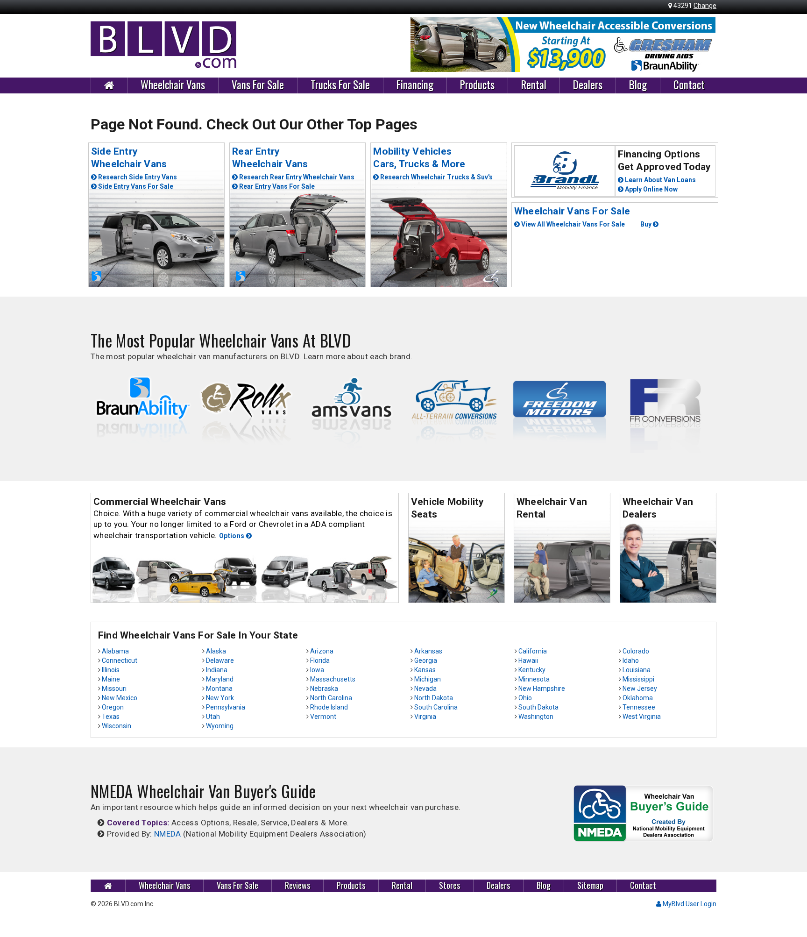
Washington (535, 716)
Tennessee (639, 707)
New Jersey (640, 688)
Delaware (220, 660)
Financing (414, 85)
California (532, 651)
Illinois (111, 670)
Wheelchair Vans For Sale (572, 211)
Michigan (427, 679)
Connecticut (119, 660)
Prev (422, 44)
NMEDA (167, 833)
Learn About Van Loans (659, 180)
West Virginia (642, 716)
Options (232, 535)
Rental (533, 85)
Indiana (216, 670)
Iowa (317, 670)
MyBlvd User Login (688, 904)
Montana (219, 688)
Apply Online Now (650, 189)
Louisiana (637, 670)
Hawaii (528, 660)
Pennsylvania (225, 707)
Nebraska (324, 688)
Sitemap (590, 885)
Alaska (216, 651)
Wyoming (220, 726)
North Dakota (433, 698)
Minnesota (534, 679)
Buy (646, 224)
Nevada (425, 688)
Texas (111, 716)
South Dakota (538, 707)
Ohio (525, 698)
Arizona (321, 651)
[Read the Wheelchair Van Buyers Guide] (643, 812)
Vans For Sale (258, 85)
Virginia (425, 716)
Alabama (115, 651)
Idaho (631, 660)
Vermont (323, 716)
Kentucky (531, 670)
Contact (689, 85)
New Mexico (119, 698)
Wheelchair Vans (173, 85)
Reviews (297, 885)
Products (477, 85)
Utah (213, 716)
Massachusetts (332, 679)
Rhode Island (329, 707)
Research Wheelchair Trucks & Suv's (436, 177)
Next (704, 44)
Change (705, 5)
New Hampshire (541, 688)
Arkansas (428, 651)
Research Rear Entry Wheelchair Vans (296, 177)
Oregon (113, 707)
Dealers (587, 85)
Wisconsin (116, 726)
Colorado (636, 651)
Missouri (114, 688)
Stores (449, 885)
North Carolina (331, 698)
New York (220, 698)
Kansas (425, 670)
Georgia (425, 660)
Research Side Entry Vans (137, 177)
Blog (638, 85)
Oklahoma (638, 698)
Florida (320, 660)
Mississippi (638, 679)
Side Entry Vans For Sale (135, 186)
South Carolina (436, 707)
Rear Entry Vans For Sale (276, 186)
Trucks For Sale (340, 85)
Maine (111, 679)
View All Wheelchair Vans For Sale (572, 224)
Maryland (220, 679)
